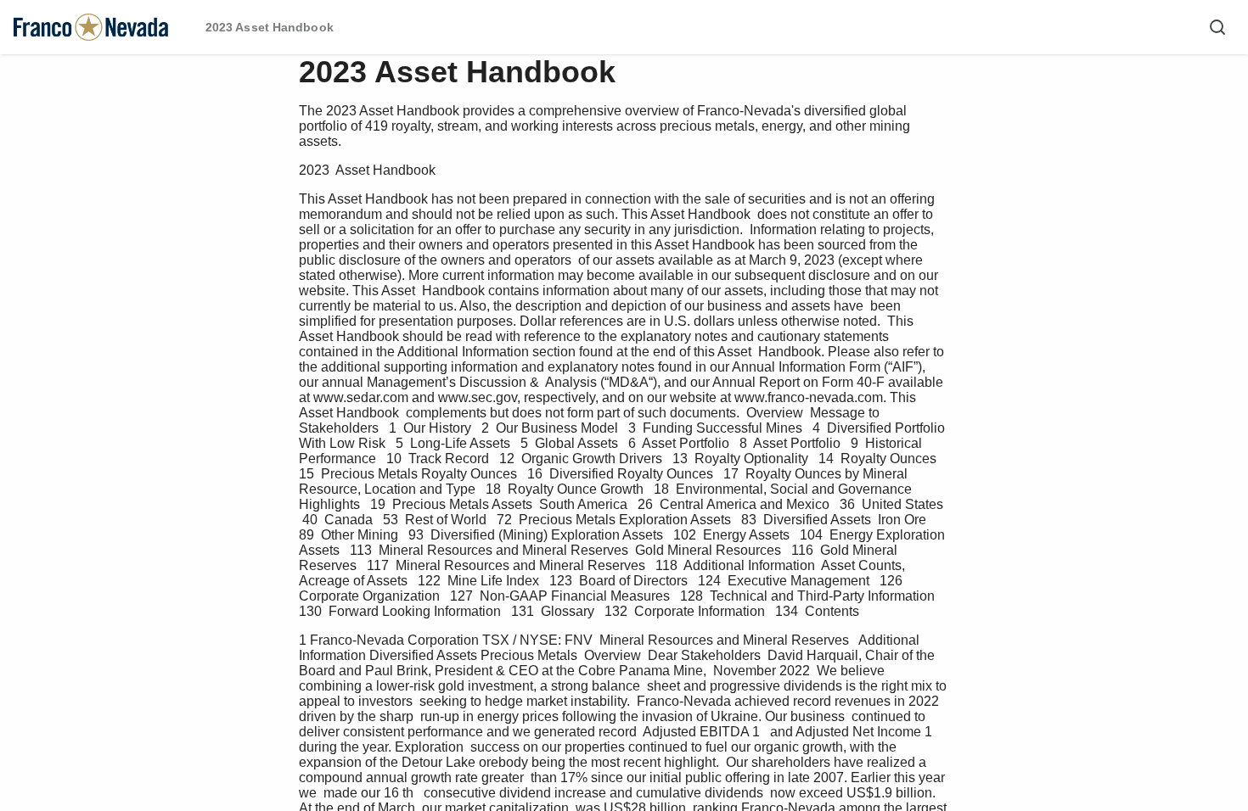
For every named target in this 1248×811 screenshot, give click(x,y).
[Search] (1217, 27)
